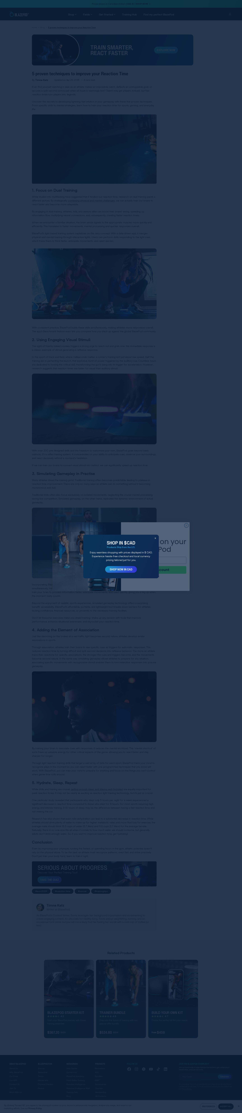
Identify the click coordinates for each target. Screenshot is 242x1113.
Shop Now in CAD (121, 569)
